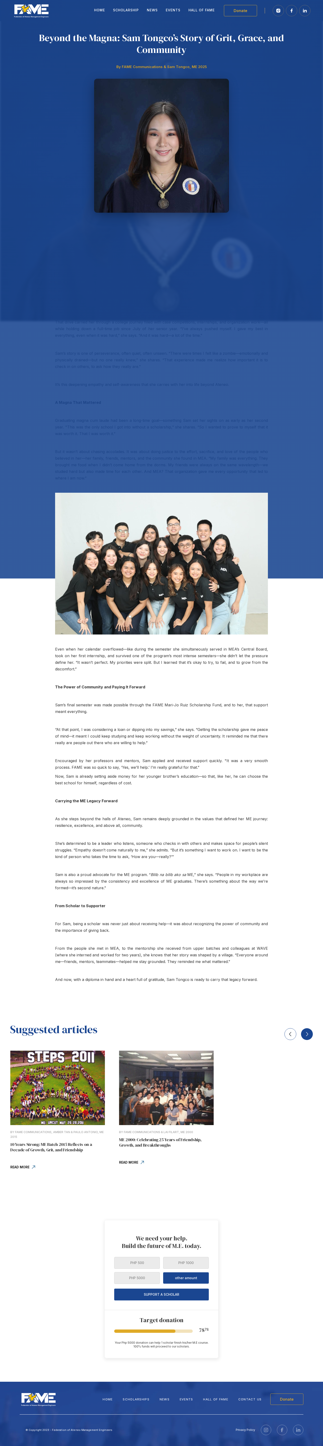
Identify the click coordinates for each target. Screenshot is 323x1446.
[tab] (137, 1263)
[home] (31, 11)
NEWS (165, 1399)
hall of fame (215, 1399)
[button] (290, 1034)
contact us (250, 1399)
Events (186, 1399)
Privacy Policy (245, 1430)
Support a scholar (161, 1294)
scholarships (136, 1399)
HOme (108, 1399)
